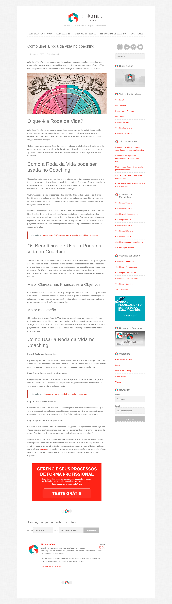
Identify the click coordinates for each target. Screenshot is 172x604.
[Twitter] (103, 547)
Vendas (118, 382)
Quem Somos (137, 34)
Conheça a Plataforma (40, 34)
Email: (56, 530)
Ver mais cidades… (122, 289)
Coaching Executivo (123, 220)
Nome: (30, 530)
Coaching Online (121, 100)
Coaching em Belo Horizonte (126, 278)
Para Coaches (63, 34)
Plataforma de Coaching (124, 111)
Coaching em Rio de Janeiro (126, 267)
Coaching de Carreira (123, 133)
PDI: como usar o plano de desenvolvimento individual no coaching (127, 158)
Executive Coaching (123, 371)
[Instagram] (133, 47)
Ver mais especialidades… (125, 248)
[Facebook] (100, 547)
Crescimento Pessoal (85, 34)
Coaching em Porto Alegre (125, 273)
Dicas (117, 365)
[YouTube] (140, 47)
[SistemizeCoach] (34, 553)
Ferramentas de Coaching (113, 34)
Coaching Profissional (123, 128)
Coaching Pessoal (122, 122)
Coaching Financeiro (123, 208)
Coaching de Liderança (124, 231)
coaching (43, 449)
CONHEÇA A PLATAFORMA (52, 566)
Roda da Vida (120, 105)
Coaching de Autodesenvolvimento (129, 242)
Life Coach (119, 116)
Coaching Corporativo (124, 225)
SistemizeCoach (53, 54)
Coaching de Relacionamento (126, 214)
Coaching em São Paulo (124, 261)
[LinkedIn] (127, 47)
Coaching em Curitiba (123, 284)
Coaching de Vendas (123, 236)
